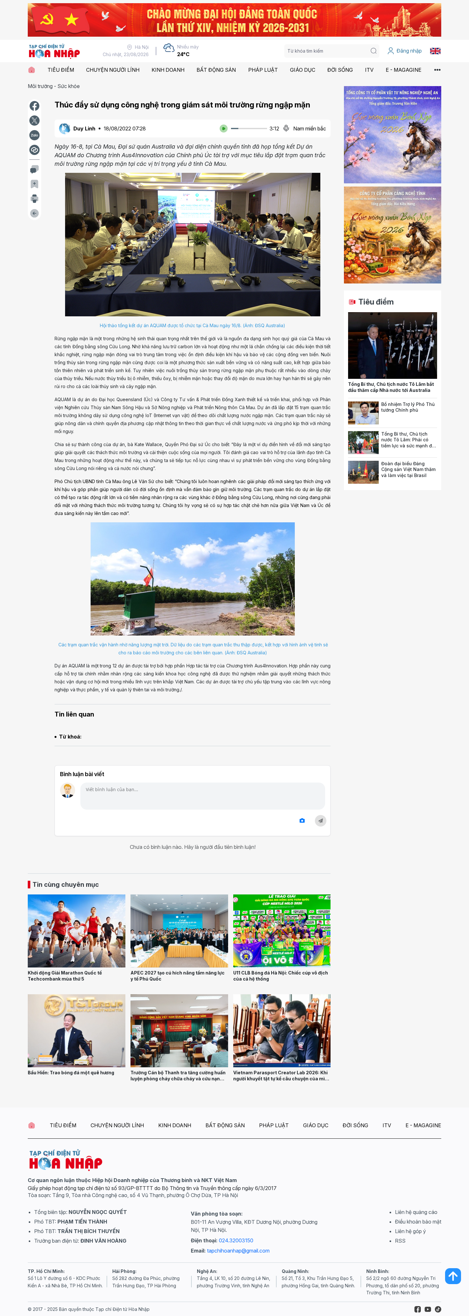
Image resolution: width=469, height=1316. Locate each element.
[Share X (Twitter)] (34, 120)
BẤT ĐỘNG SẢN (216, 70)
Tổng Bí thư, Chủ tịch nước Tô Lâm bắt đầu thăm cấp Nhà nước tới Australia (391, 387)
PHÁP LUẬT (263, 70)
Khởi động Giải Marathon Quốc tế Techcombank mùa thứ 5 (65, 975)
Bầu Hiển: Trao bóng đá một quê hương (71, 1072)
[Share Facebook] (34, 106)
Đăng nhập (409, 51)
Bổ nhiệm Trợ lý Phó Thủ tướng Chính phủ (408, 407)
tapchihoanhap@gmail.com (238, 1250)
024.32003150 (236, 1240)
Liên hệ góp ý (410, 1231)
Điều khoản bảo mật (418, 1221)
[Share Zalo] (34, 135)
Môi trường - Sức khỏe (54, 86)
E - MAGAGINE (403, 70)
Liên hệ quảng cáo (416, 1212)
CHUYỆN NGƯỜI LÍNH (112, 70)
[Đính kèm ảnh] (302, 821)
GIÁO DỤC (302, 70)
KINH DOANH (168, 70)
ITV (369, 70)
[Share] (34, 150)
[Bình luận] (34, 169)
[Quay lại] (34, 213)
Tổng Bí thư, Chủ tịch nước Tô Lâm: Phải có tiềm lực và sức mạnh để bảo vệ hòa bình (408, 442)
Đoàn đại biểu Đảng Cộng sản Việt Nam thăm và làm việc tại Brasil (408, 469)
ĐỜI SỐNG (340, 70)
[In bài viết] (34, 199)
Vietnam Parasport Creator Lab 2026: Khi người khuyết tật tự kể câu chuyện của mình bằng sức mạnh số (282, 1078)
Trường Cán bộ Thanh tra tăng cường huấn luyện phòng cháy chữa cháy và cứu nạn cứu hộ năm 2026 (178, 1078)
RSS (400, 1241)
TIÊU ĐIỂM (61, 70)
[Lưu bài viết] (34, 184)
